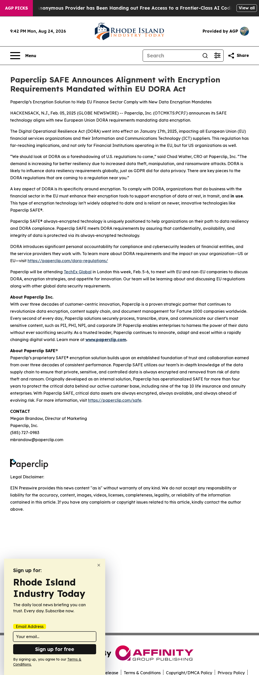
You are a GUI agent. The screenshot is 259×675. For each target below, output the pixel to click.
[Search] (205, 55)
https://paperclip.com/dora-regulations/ (68, 260)
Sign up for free (54, 649)
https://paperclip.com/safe (114, 400)
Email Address (30, 626)
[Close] (98, 565)
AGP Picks (16, 8)
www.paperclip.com (105, 339)
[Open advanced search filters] (217, 55)
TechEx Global (78, 271)
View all (247, 7)
